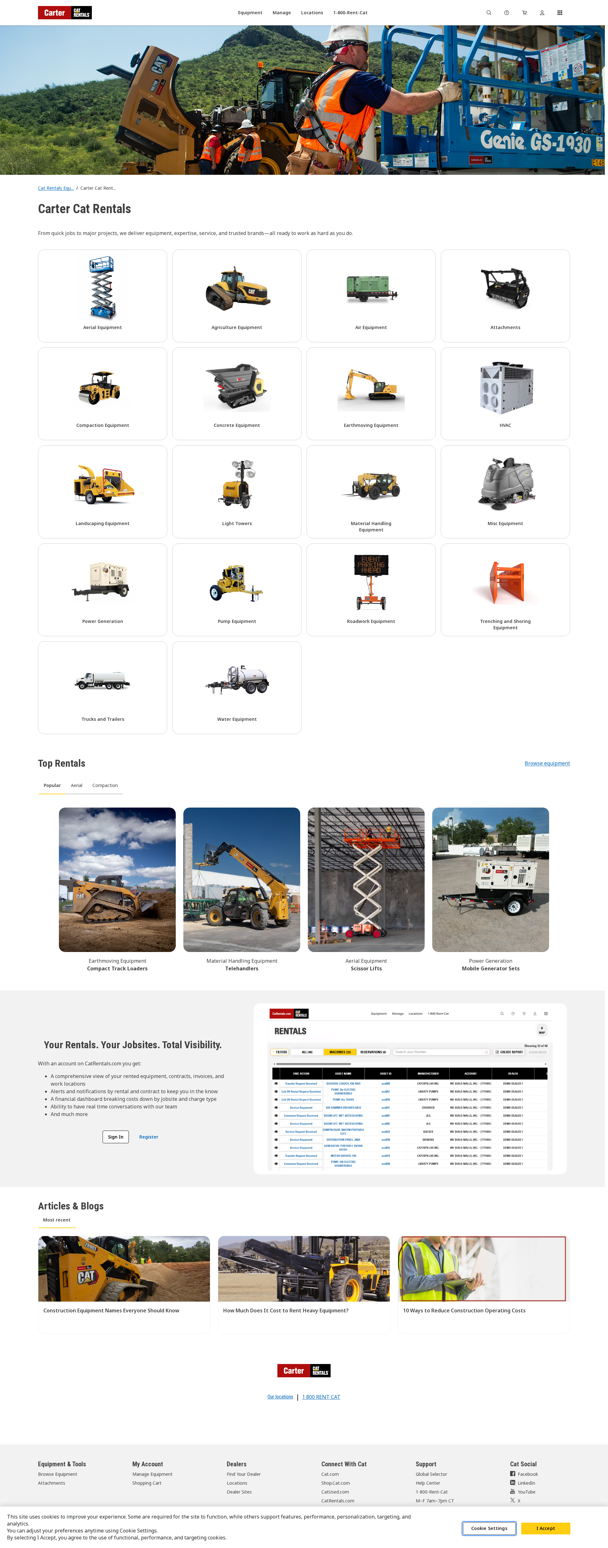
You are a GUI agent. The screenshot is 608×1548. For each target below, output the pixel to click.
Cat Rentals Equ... (56, 188)
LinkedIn (526, 1483)
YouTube (526, 1492)
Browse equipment (547, 763)
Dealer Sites (239, 1492)
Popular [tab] (52, 785)
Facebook (528, 1474)
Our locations (280, 1397)
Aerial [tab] (76, 785)
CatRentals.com (337, 1501)
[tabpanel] (304, 888)
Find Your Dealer (244, 1474)
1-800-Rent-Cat (432, 1492)
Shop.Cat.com (335, 1483)
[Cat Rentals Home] (65, 12)
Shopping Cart (147, 1483)
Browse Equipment (57, 1474)
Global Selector (431, 1474)
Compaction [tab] (105, 785)
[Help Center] (507, 12)
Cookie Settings (489, 1529)
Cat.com (330, 1474)
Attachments (51, 1483)
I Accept (545, 1529)
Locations (237, 1483)
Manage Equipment (152, 1474)
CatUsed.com (335, 1492)
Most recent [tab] (57, 1220)
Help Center (428, 1483)
